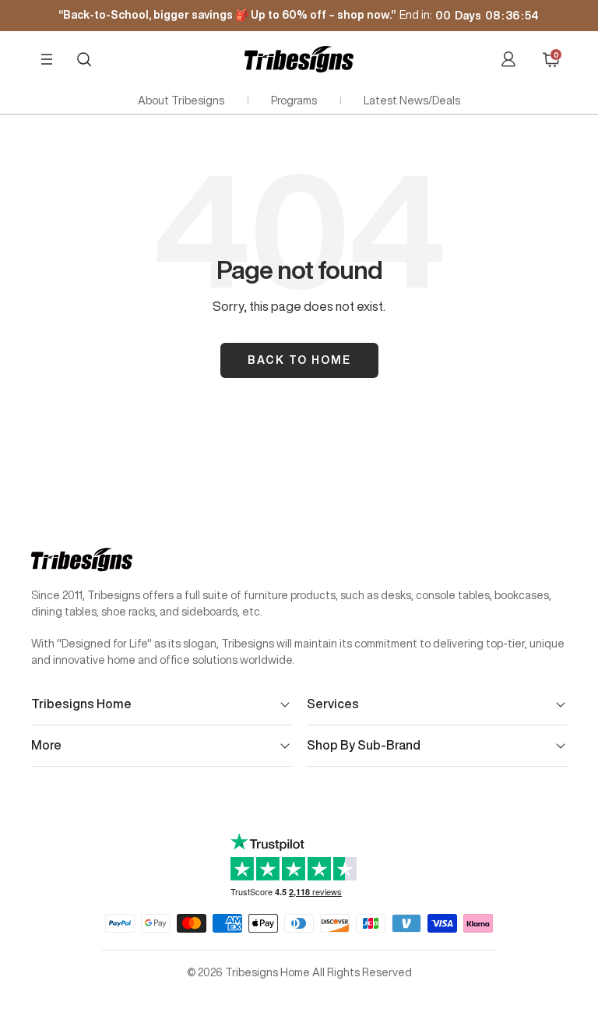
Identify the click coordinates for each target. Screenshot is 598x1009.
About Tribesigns (181, 100)
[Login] (508, 59)
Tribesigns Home (81, 703)
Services (333, 703)
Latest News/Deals (412, 100)
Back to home (299, 360)
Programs (294, 100)
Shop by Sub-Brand (363, 745)
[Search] (84, 59)
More (46, 745)
